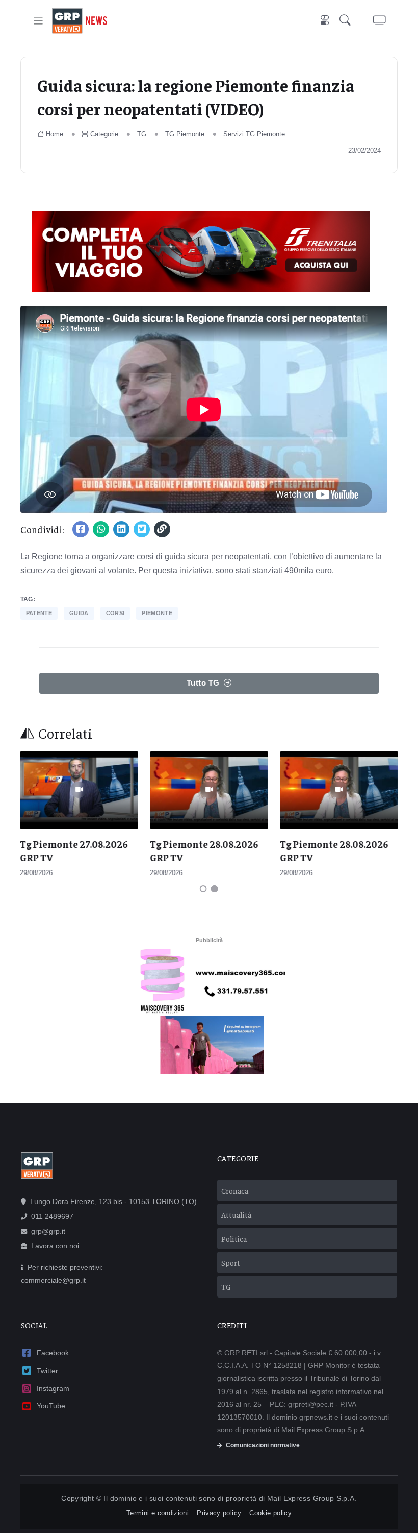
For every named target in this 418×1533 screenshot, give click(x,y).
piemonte (157, 613)
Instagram (53, 1388)
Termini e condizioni (157, 1513)
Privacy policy (219, 1513)
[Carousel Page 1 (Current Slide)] (203, 888)
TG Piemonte (184, 134)
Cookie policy (270, 1513)
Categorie (104, 134)
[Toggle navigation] (38, 21)
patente (39, 613)
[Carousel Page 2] (214, 888)
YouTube (51, 1406)
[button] (347, 21)
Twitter (47, 1370)
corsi (115, 613)
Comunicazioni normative (263, 1445)
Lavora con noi (55, 1246)
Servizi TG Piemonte (254, 134)
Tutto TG (203, 682)
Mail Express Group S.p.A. (312, 1498)
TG (141, 134)
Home (54, 134)
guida (79, 613)
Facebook (53, 1353)
